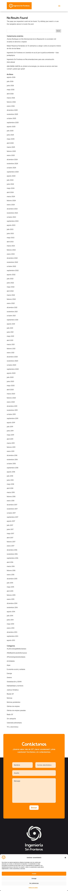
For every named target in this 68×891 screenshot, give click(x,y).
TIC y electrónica (12, 727)
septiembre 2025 (13, 122)
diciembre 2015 (12, 579)
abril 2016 (10, 562)
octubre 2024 (11, 168)
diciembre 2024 (12, 159)
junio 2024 (10, 184)
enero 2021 (10, 353)
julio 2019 (10, 426)
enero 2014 (10, 628)
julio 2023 (10, 229)
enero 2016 (10, 575)
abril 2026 (10, 94)
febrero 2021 (11, 348)
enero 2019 (10, 451)
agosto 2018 (11, 472)
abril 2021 (10, 340)
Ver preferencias (34, 883)
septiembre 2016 (12, 558)
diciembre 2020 (12, 357)
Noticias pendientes (13, 702)
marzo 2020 (11, 394)
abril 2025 (10, 143)
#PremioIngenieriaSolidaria (16, 657)
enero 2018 (10, 501)
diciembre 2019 (12, 406)
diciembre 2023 (12, 209)
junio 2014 (10, 620)
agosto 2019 (11, 422)
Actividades (11, 661)
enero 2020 (11, 402)
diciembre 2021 (12, 307)
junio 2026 (10, 85)
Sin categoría (11, 719)
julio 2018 (10, 476)
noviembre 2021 (12, 311)
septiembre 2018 (12, 468)
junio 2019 (10, 431)
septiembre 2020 (13, 369)
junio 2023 (10, 233)
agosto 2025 (11, 126)
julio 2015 (10, 583)
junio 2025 (10, 135)
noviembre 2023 (12, 213)
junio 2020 (10, 381)
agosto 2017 (11, 521)
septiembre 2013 (12, 636)
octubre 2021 (11, 316)
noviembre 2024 (12, 163)
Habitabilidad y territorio (15, 686)
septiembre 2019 (12, 418)
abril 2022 (10, 291)
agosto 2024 (11, 176)
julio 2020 (10, 377)
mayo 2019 (10, 435)
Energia (9, 673)
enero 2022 (11, 303)
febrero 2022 (11, 299)
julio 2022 (10, 279)
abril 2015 (10, 591)
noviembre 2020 (12, 361)
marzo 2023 (11, 246)
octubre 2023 (11, 217)
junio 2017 (10, 529)
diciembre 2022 (12, 258)
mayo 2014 (10, 624)
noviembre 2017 (12, 509)
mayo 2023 (10, 238)
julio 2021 (10, 328)
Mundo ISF (10, 694)
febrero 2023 (11, 250)
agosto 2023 (11, 225)
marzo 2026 (11, 98)
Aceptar (34, 873)
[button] (65, 857)
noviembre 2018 (12, 459)
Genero (9, 677)
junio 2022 (10, 283)
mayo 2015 (10, 587)
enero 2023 (11, 254)
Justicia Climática (13, 690)
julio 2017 (10, 525)
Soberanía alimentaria (14, 723)
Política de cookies (33, 887)
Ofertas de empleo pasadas (16, 710)
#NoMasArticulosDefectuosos (17, 653)
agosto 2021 (11, 324)
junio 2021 (10, 332)
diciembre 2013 (12, 632)
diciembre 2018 (12, 455)
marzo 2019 (11, 443)
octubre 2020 (11, 365)
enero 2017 (10, 546)
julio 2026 (10, 81)
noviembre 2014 (12, 607)
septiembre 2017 (12, 517)
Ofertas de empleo (13, 706)
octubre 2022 (11, 266)
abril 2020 (10, 390)
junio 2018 (10, 480)
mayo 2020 (11, 385)
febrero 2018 (11, 496)
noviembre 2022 (12, 262)
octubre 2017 (11, 513)
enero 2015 (10, 599)
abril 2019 (10, 439)
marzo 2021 (11, 344)
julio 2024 (10, 180)
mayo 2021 (10, 336)
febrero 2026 (11, 102)
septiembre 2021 (12, 320)
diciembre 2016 (12, 550)
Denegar (34, 878)
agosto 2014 (11, 612)
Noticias (9, 698)
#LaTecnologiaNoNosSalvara (16, 649)
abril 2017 (10, 538)
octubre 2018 (11, 463)
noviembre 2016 (12, 554)
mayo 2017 (10, 533)
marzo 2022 (11, 295)
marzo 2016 (11, 566)
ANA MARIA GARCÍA (13, 66)
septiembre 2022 (13, 270)
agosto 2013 (11, 640)
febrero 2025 (11, 151)
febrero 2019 (11, 447)
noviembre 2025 (12, 114)
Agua (8, 665)
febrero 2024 (11, 200)
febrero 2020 (11, 398)
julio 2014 (10, 616)
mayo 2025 (10, 139)
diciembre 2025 (12, 110)
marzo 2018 (11, 492)
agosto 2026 (11, 77)
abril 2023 (10, 242)
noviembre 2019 (12, 410)
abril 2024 (10, 192)
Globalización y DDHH (14, 682)
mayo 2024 (10, 188)
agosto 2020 (11, 373)
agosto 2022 (11, 275)
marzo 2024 (11, 196)
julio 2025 (10, 131)
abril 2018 (10, 488)
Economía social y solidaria (16, 669)
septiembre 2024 (13, 172)
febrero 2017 (11, 542)
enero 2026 (11, 106)
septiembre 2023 (13, 221)
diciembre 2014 (12, 603)
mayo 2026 (10, 89)
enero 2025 (11, 155)
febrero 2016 (11, 570)
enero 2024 (11, 205)
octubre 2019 (11, 414)
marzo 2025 (11, 147)
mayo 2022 (10, 287)
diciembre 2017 (12, 505)
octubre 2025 (11, 118)
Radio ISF (10, 714)
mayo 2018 (10, 484)
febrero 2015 (11, 595)
